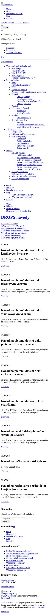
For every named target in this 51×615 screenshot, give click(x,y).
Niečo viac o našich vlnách (17, 556)
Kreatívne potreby (19, 136)
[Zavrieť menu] (2, 30)
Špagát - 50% (17, 132)
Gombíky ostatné (24, 103)
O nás (8, 9)
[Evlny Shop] (9, 593)
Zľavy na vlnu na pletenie (22, 197)
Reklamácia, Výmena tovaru (18, 567)
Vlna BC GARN (19, 73)
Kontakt (9, 18)
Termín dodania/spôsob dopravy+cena (22, 553)
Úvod (8, 204)
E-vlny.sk (12, 596)
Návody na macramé (20, 179)
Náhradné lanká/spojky (21, 85)
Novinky (10, 11)
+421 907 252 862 (22, 23)
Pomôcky (15, 106)
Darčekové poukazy (14, 14)
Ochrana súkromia (13, 565)
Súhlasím (5, 612)
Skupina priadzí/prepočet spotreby (20, 558)
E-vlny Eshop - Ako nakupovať (19, 551)
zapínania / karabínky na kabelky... (31, 125)
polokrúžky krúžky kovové (28, 127)
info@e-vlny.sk (7, 23)
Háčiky (15, 87)
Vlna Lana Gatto (18, 71)
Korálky (15, 115)
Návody (9, 206)
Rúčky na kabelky (24, 141)
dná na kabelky (23, 148)
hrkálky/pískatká (23, 113)
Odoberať (5, 521)
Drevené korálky (24, 118)
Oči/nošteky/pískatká (20, 108)
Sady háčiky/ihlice (19, 89)
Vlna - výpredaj (18, 75)
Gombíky (15, 94)
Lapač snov (21, 139)
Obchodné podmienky (15, 563)
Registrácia (10, 50)
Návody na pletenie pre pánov (29, 164)
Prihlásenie (10, 48)
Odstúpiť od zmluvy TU (16, 570)
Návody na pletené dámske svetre (30, 162)
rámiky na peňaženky (25, 146)
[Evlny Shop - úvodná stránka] (7, 4)
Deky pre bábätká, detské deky (29, 160)
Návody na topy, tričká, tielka (29, 169)
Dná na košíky (23, 143)
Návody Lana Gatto (20, 171)
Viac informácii (38, 607)
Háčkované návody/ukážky (23, 174)
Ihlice (14, 82)
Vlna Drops (16, 68)
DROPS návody (18, 153)
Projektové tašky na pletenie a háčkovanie (29, 92)
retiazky (20, 122)
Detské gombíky (23, 96)
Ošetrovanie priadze (14, 560)
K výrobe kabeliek (19, 120)
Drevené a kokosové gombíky (29, 101)
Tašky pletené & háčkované (28, 157)
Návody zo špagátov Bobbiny (24, 176)
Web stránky (6, 598)
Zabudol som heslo (14, 52)
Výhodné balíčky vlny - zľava (24, 78)
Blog (8, 16)
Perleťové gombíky (25, 99)
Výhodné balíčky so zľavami (23, 134)
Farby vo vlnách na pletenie (23, 195)
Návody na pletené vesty (27, 167)
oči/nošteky (21, 111)
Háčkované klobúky (25, 155)
